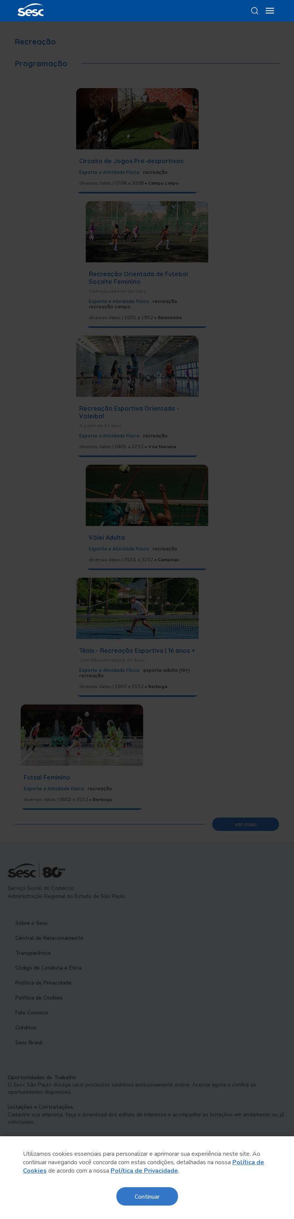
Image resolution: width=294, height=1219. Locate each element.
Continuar (147, 1196)
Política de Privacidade (144, 1171)
